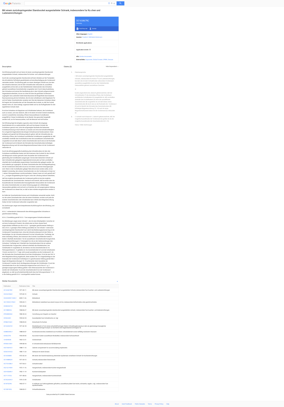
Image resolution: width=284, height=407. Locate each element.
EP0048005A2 (8, 314)
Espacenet (89, 59)
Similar (94, 28)
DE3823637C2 (8, 306)
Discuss (110, 59)
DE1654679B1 (8, 290)
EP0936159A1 (8, 344)
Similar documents (86, 56)
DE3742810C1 (8, 348)
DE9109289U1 (8, 371)
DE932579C (7, 336)
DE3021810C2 (8, 352)
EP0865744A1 (8, 322)
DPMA (105, 59)
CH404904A (7, 340)
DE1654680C (8, 355)
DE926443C (7, 318)
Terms (150, 404)
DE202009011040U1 (10, 298)
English (90, 34)
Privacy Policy (159, 404)
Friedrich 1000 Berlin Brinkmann (92, 37)
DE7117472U (8, 375)
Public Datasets (140, 404)
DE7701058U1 (8, 363)
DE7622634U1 (8, 379)
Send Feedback (127, 404)
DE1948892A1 (8, 359)
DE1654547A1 (8, 326)
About (117, 404)
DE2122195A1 (8, 367)
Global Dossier (98, 59)
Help (167, 404)
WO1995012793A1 (10, 302)
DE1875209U (8, 383)
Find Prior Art (83, 28)
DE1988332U (8, 310)
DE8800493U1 (8, 332)
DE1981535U (8, 389)
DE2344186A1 (8, 294)
